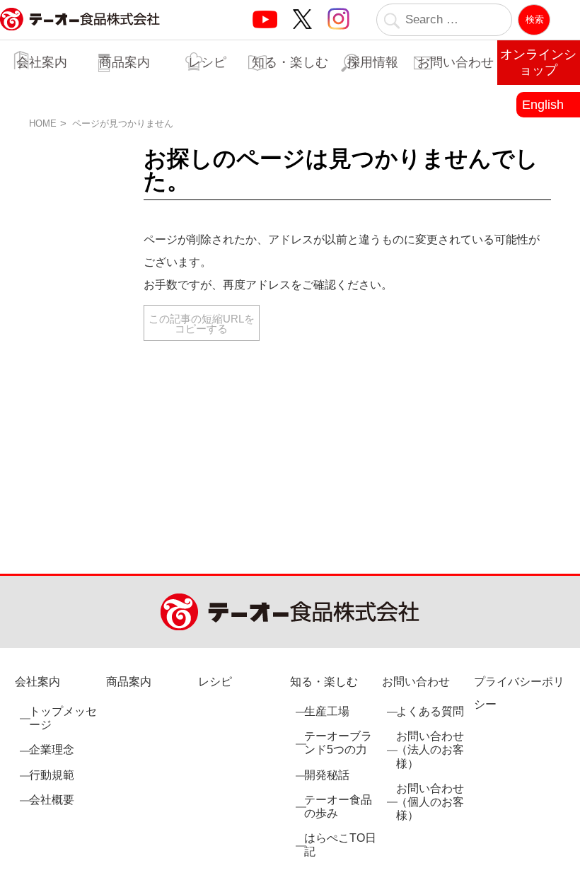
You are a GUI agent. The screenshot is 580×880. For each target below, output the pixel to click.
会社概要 (51, 800)
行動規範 (51, 775)
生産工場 (326, 711)
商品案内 (124, 62)
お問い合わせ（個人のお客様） (430, 801)
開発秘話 (326, 775)
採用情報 (372, 62)
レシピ (207, 62)
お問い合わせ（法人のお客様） (430, 749)
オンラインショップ (538, 62)
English (543, 105)
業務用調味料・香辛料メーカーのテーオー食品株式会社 (80, 34)
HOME (43, 123)
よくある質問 (430, 711)
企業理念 (51, 749)
